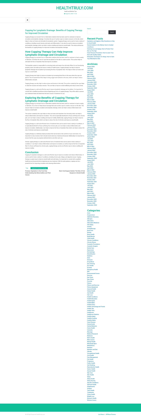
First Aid (89, 281)
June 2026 (90, 70)
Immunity (89, 330)
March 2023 (90, 146)
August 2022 (91, 160)
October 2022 (91, 156)
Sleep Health (91, 378)
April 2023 (90, 144)
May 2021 (90, 189)
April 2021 (90, 191)
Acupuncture (91, 215)
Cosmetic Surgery (92, 246)
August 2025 (91, 90)
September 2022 (92, 158)
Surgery (89, 388)
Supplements (91, 386)
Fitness (89, 283)
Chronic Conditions (92, 240)
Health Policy (91, 304)
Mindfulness (90, 345)
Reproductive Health (93, 367)
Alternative (90, 221)
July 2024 (90, 115)
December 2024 (92, 105)
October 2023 (91, 133)
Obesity (89, 351)
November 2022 (91, 154)
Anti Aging (90, 224)
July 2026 (90, 68)
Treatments (90, 392)
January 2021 (91, 197)
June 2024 (90, 117)
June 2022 (90, 164)
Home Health (91, 328)
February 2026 (91, 78)
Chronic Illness (91, 242)
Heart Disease (91, 322)
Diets (88, 258)
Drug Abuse (90, 261)
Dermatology (91, 252)
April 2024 (90, 121)
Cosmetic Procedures (93, 244)
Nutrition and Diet (92, 349)
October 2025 (91, 86)
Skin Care (90, 373)
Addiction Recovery (92, 217)
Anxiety (89, 226)
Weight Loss (90, 396)
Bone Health (90, 234)
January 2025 (91, 103)
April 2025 (90, 98)
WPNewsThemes (111, 414)
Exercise (89, 275)
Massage (90, 332)
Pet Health (90, 359)
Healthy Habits (91, 320)
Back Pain (90, 230)
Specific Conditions (92, 382)
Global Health (91, 291)
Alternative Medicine (93, 222)
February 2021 (91, 195)
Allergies (89, 219)
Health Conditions (92, 297)
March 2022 (90, 170)
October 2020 (91, 203)
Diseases (90, 260)
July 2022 (90, 162)
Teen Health (90, 390)
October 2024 (91, 109)
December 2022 (92, 152)
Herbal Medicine (92, 326)
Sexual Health (91, 371)
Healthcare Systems (93, 314)
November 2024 (91, 107)
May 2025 (90, 96)
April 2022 (90, 168)
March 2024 (90, 123)
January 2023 (91, 150)
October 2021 (91, 179)
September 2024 (92, 111)
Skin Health (90, 375)
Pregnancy (90, 361)
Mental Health (91, 341)
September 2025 (92, 88)
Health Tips (90, 308)
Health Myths (91, 302)
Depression (90, 250)
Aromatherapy (91, 228)
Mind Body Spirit (92, 343)
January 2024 (91, 127)
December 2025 (92, 82)
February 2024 (91, 125)
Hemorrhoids (91, 324)
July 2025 (90, 92)
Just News (101, 414)
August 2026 (91, 66)
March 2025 (90, 100)
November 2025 (91, 84)
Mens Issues (90, 339)
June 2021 (90, 187)
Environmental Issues (93, 273)
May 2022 (90, 166)
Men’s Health (91, 338)
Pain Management (92, 357)
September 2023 (92, 135)
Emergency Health (92, 269)
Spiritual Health (91, 384)
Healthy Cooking (92, 318)
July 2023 (90, 139)
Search (89, 28)
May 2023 (90, 142)
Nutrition (89, 347)
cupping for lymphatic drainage (39, 168)
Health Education (92, 299)
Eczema (89, 267)
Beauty (89, 232)
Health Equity (91, 300)
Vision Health (91, 394)
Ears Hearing (91, 263)
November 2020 (91, 201)
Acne (88, 213)
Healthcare (90, 312)
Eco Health (90, 265)
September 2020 (92, 205)
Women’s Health (91, 398)
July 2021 (90, 185)
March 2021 (90, 193)
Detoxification (91, 254)
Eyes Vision (90, 279)
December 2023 (92, 129)
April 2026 (90, 74)
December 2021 (92, 176)
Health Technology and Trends (96, 306)
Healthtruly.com (74, 8)
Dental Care (90, 248)
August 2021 (91, 183)
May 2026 (90, 72)
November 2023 (91, 131)
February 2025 (91, 101)
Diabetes (89, 256)
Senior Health (91, 369)
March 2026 (90, 76)
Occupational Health (93, 353)
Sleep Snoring (91, 380)
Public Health (91, 363)
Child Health (90, 238)
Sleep (88, 377)
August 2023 (91, 137)
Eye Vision (90, 277)
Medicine (90, 336)
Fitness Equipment (92, 287)
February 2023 (91, 148)
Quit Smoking (91, 365)
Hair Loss (90, 295)
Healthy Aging (91, 316)
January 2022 (91, 174)
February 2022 (91, 172)
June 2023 (90, 140)
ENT (88, 271)
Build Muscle (91, 236)
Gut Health (90, 293)
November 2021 (91, 178)
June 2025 (90, 94)
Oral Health (90, 355)
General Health (91, 289)
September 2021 (92, 181)
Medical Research (92, 334)
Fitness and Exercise (93, 285)
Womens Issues (91, 400)
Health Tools (90, 310)
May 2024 (90, 119)
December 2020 (92, 199)
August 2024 (91, 113)
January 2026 (91, 80)
